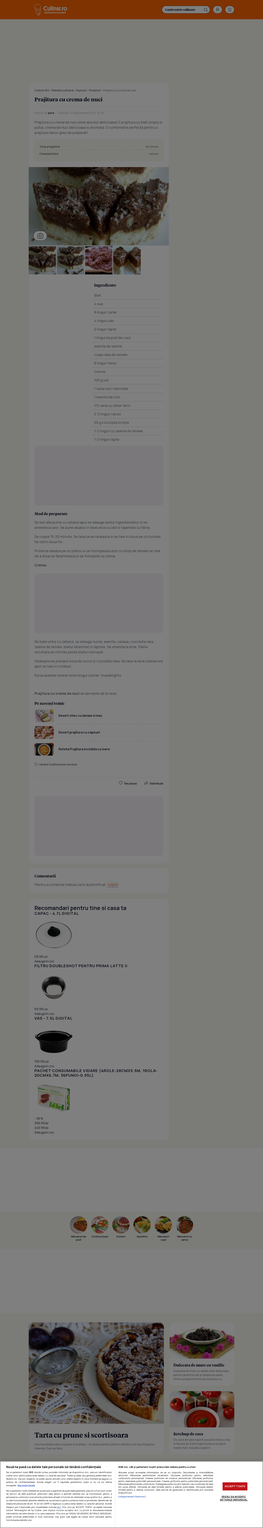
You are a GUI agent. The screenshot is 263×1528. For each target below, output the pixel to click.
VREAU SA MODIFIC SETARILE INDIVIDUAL (233, 1498)
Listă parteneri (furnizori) (132, 1496)
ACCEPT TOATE (235, 1486)
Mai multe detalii (26, 1485)
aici (59, 1507)
